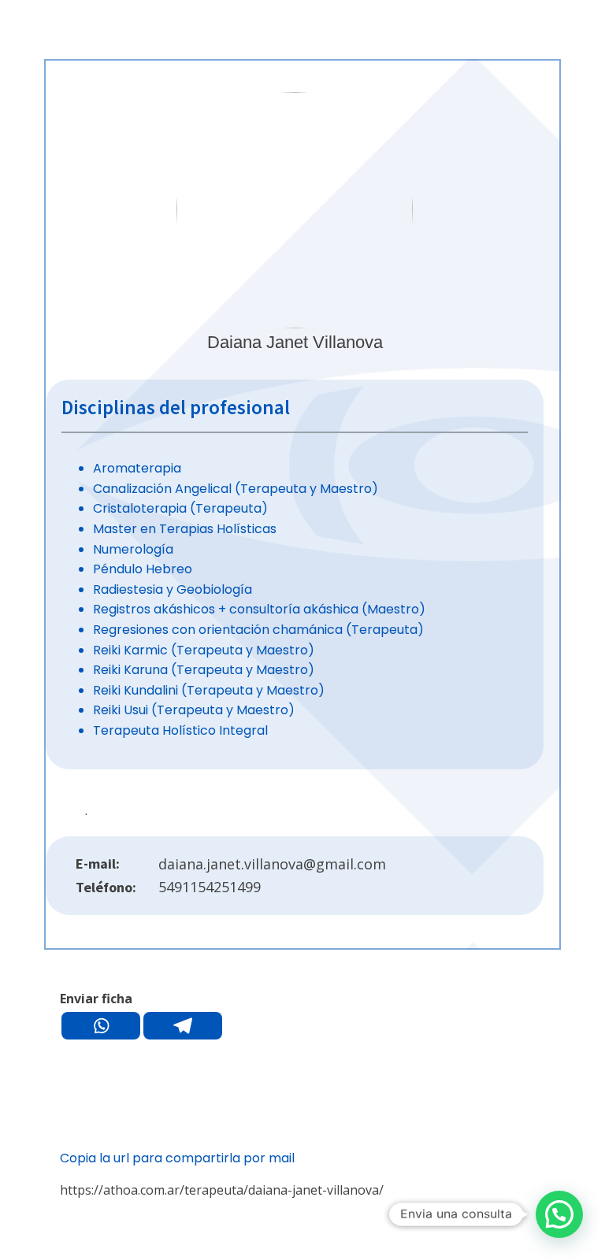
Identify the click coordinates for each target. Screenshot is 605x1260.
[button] (559, 1214)
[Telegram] (182, 1026)
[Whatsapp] (100, 1026)
